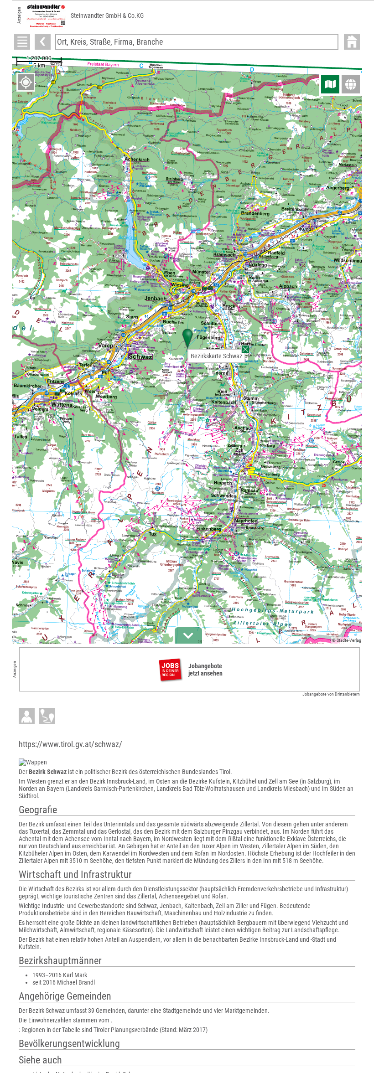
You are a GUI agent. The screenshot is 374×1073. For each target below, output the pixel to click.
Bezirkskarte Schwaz (216, 356)
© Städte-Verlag (346, 640)
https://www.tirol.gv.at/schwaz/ (70, 744)
